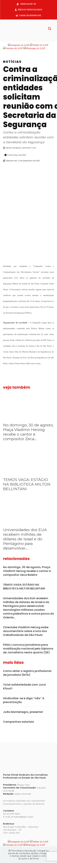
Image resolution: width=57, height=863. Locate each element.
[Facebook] (21, 40)
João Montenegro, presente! (23, 712)
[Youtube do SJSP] (13, 48)
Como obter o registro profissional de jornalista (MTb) (27, 673)
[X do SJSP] (39, 45)
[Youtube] (35, 40)
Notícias (12, 62)
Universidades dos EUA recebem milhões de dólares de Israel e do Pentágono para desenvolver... (25, 538)
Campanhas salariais (18, 722)
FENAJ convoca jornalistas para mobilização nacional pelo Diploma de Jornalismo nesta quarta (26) (28, 648)
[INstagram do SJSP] (19, 45)
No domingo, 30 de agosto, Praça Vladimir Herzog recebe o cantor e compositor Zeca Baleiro (27, 571)
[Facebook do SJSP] (5, 45)
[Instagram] (26, 40)
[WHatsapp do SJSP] (34, 48)
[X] (31, 40)
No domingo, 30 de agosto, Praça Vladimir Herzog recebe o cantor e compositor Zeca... (28, 432)
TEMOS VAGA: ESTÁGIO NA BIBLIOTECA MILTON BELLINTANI (26, 484)
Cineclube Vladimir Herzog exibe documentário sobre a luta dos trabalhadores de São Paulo (25, 631)
